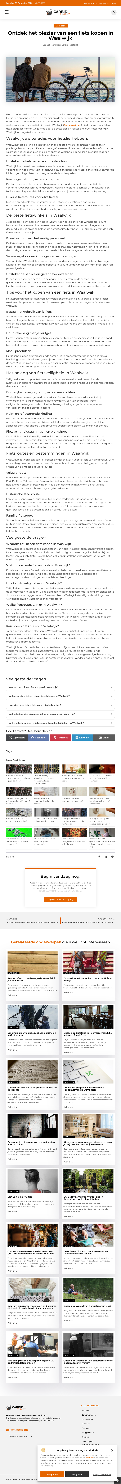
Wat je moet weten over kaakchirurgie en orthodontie (44, 841)
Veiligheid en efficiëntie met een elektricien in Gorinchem (32, 1033)
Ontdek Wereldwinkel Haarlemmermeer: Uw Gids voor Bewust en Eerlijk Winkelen (31, 1252)
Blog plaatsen (88, 1433)
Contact (85, 1437)
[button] (112, 1450)
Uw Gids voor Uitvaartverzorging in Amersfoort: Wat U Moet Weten (83, 1197)
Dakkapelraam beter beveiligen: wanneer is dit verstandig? (73, 821)
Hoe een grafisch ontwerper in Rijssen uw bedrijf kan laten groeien (31, 1361)
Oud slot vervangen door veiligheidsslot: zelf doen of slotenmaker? (18, 801)
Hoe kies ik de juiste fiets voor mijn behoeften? (60, 705)
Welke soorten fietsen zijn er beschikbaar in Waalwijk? (60, 696)
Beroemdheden (89, 1415)
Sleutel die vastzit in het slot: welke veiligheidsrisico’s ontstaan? (101, 778)
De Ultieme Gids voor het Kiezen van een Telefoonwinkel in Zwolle (86, 1252)
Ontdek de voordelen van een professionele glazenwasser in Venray (88, 1361)
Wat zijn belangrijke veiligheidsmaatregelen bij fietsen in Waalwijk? (60, 723)
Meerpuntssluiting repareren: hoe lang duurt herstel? (45, 801)
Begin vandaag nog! (60, 876)
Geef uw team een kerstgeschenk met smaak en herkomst (73, 841)
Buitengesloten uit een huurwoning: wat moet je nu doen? (74, 778)
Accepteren (52, 1474)
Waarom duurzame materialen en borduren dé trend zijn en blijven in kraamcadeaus (32, 1307)
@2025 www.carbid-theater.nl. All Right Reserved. (28, 1479)
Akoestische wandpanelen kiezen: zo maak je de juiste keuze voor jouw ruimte (87, 1143)
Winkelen (60, 26)
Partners (85, 1410)
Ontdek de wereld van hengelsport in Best (87, 1306)
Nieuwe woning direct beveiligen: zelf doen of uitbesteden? (99, 801)
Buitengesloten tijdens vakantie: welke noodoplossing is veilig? (100, 821)
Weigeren (77, 1474)
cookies (89, 1458)
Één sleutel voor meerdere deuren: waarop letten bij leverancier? (17, 841)
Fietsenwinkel (72, 125)
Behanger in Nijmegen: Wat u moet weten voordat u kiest (31, 1143)
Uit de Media (87, 1419)
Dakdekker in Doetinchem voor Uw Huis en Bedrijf (87, 979)
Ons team (86, 1428)
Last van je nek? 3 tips (20, 1196)
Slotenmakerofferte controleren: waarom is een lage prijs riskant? (18, 778)
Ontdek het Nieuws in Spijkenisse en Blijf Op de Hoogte (32, 1088)
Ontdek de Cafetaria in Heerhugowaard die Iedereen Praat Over (87, 1033)
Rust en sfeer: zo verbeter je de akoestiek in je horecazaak (32, 979)
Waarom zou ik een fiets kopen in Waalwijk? (60, 687)
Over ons (86, 1424)
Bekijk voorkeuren (102, 1474)
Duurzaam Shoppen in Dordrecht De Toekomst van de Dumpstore (83, 1088)
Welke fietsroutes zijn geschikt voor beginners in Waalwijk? (60, 714)
